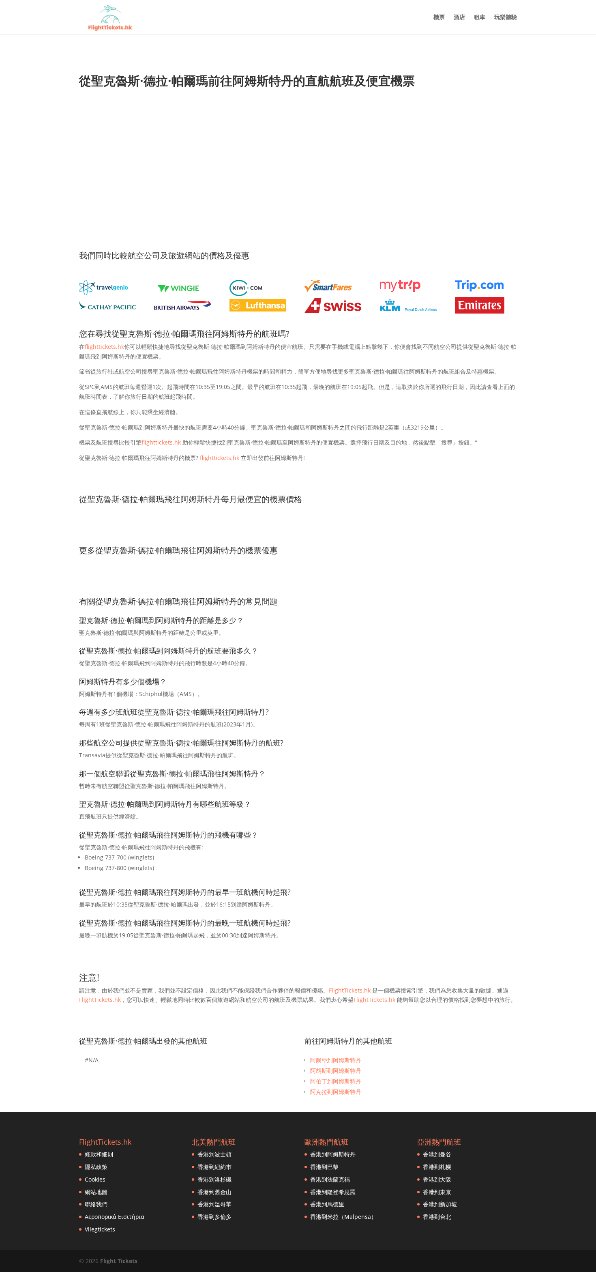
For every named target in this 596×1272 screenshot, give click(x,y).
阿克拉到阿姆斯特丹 (335, 1092)
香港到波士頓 (214, 1154)
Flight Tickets (118, 1261)
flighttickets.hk (104, 346)
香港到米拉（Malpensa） (343, 1216)
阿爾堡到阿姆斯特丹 (335, 1060)
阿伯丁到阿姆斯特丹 (335, 1081)
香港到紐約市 (214, 1167)
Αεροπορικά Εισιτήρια (114, 1216)
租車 (479, 17)
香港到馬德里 (327, 1204)
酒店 (459, 17)
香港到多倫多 (214, 1216)
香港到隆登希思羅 (333, 1192)
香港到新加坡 (440, 1204)
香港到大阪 (437, 1179)
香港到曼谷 (437, 1154)
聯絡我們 (96, 1204)
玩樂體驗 (505, 17)
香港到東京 (437, 1192)
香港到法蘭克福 (330, 1179)
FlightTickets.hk (350, 990)
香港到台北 (437, 1216)
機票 (439, 17)
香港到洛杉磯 (214, 1179)
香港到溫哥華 (214, 1204)
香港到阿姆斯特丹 (333, 1154)
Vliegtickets (100, 1229)
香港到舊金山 (214, 1192)
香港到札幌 (437, 1167)
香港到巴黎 (324, 1167)
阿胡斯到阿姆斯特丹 (335, 1070)
